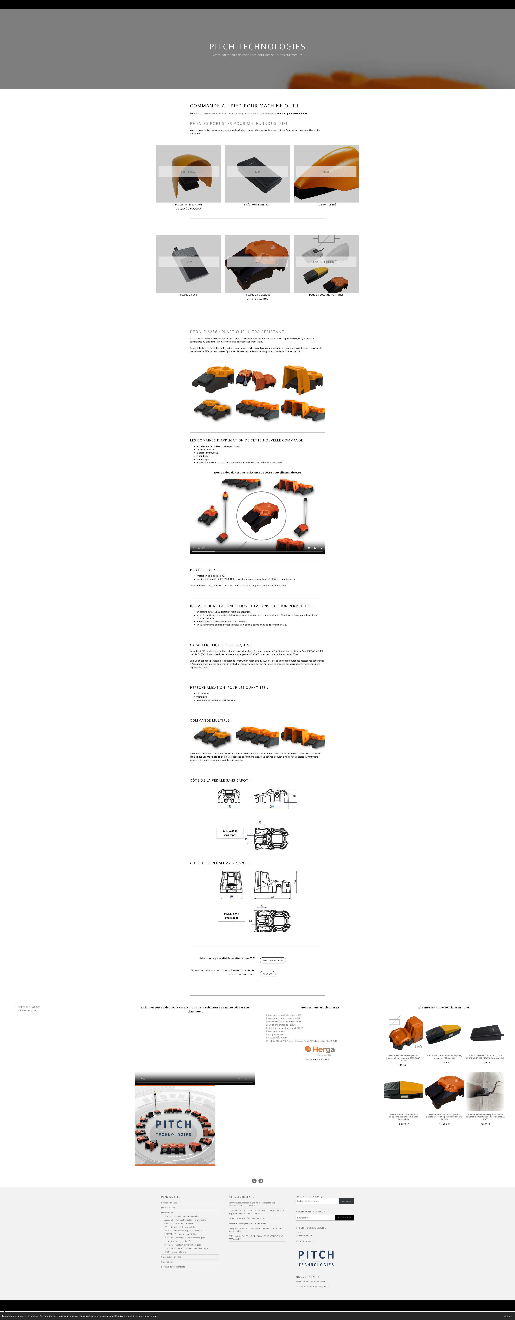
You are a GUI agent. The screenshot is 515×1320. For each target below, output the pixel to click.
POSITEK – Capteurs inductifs (177, 1241)
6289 (189, 262)
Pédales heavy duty (28, 1010)
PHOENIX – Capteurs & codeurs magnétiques (184, 1237)
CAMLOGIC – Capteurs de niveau (178, 1223)
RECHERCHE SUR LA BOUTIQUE (310, 1196)
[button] (211, 379)
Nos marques (167, 1212)
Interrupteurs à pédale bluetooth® (283, 1015)
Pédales (250, 113)
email (322, 1281)
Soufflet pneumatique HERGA (280, 1024)
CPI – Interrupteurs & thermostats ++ (181, 1227)
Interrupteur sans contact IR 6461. (283, 1018)
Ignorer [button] (509, 1316)
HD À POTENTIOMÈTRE (326, 262)
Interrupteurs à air (275, 1031)
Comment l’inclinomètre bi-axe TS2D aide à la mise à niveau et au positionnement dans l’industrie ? (256, 1212)
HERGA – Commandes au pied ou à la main (183, 1230)
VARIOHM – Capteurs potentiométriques (182, 1245)
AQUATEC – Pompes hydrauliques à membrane (185, 1220)
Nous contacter (168, 1207)
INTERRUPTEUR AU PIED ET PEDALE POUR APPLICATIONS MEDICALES (302, 1040)
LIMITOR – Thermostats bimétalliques (181, 1234)
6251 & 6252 (188, 171)
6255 (326, 171)
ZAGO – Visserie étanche (175, 1252)
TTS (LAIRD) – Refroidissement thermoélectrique (186, 1248)
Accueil (207, 113)
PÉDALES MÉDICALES (277, 1037)
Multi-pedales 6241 (275, 1034)
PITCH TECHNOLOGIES (257, 46)
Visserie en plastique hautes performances (247, 1223)
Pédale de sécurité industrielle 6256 (283, 1021)
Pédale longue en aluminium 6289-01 (284, 1028)
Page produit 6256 (273, 960)
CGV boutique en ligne (171, 1257)
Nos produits (219, 113)
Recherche (346, 1201)
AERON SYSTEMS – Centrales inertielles (181, 1216)
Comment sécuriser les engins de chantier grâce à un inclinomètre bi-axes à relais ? (252, 1204)
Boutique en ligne (169, 1202)
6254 (257, 171)
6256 (257, 262)
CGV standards (167, 1262)
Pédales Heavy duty (266, 113)
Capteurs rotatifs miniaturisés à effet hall (247, 1218)
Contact (267, 974)
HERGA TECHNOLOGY (29, 1007)
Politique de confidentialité (173, 1266)
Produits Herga (236, 113)
